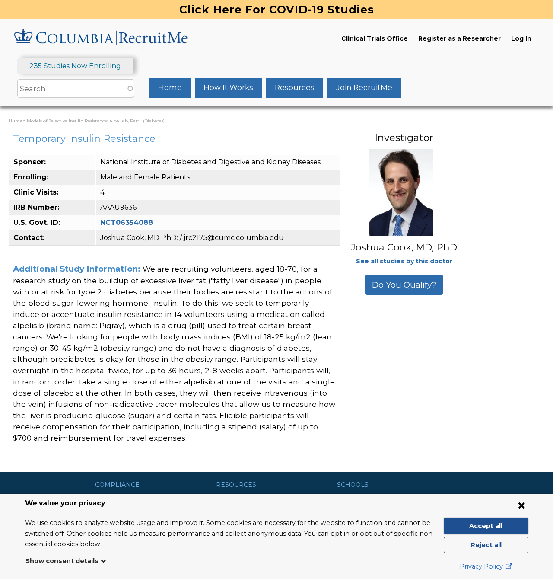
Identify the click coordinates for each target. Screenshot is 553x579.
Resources (295, 87)
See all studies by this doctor (404, 261)
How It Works (228, 87)
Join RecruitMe (364, 87)
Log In (521, 38)
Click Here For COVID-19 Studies (276, 9)
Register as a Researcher (459, 38)
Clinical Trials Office (374, 38)
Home (170, 87)
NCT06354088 (126, 222)
